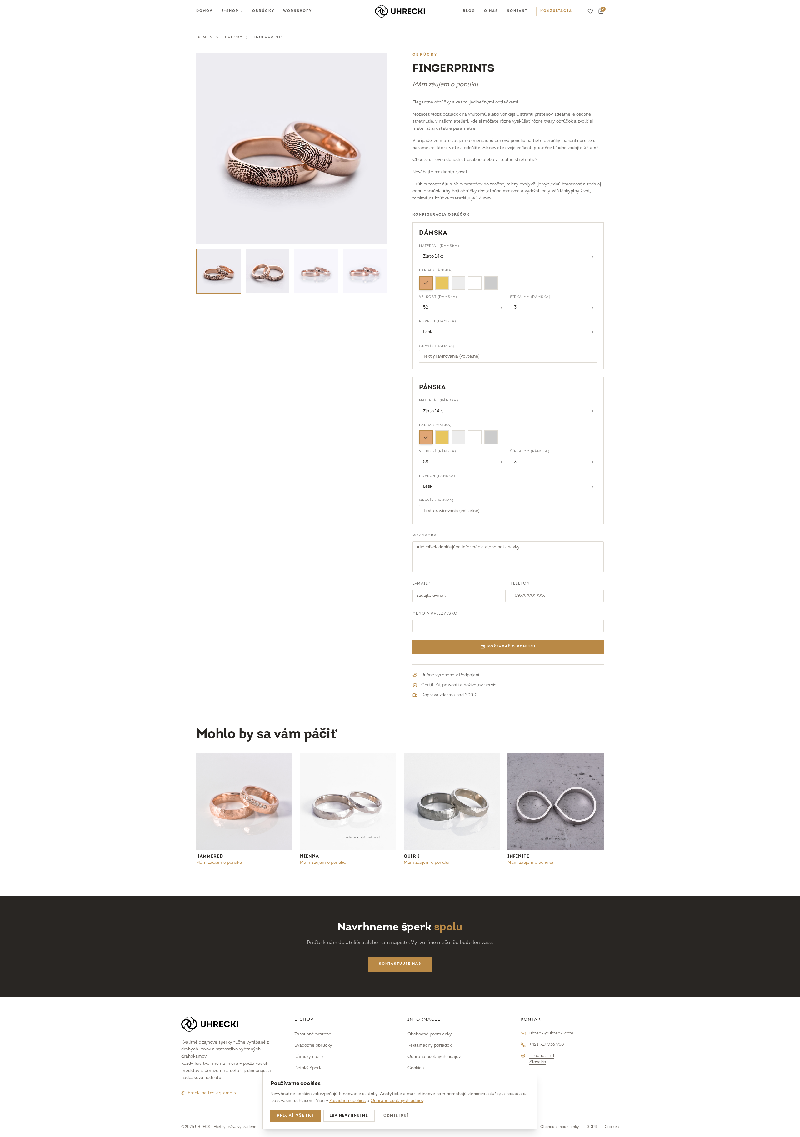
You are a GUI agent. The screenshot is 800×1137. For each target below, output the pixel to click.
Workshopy (297, 11)
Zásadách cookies (347, 1101)
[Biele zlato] (458, 283)
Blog (469, 11)
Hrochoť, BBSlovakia (541, 1059)
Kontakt (517, 11)
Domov (204, 11)
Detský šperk (307, 1068)
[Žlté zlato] (442, 283)
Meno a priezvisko (435, 614)
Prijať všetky (295, 1116)
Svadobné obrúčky (313, 1045)
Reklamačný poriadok (430, 1045)
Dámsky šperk (308, 1056)
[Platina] (475, 283)
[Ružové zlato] (426, 283)
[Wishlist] (590, 11)
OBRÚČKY (232, 37)
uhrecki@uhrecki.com (551, 1033)
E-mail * (421, 584)
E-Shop (230, 11)
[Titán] (491, 283)
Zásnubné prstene (312, 1034)
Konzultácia (556, 11)
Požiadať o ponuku (512, 646)
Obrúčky (263, 11)
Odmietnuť (396, 1116)
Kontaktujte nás (400, 964)
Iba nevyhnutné (349, 1116)
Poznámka (424, 535)
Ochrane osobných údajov (397, 1101)
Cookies (416, 1068)
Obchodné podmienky (430, 1034)
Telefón (520, 584)
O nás (491, 11)
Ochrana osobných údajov (434, 1056)
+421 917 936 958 (546, 1044)
